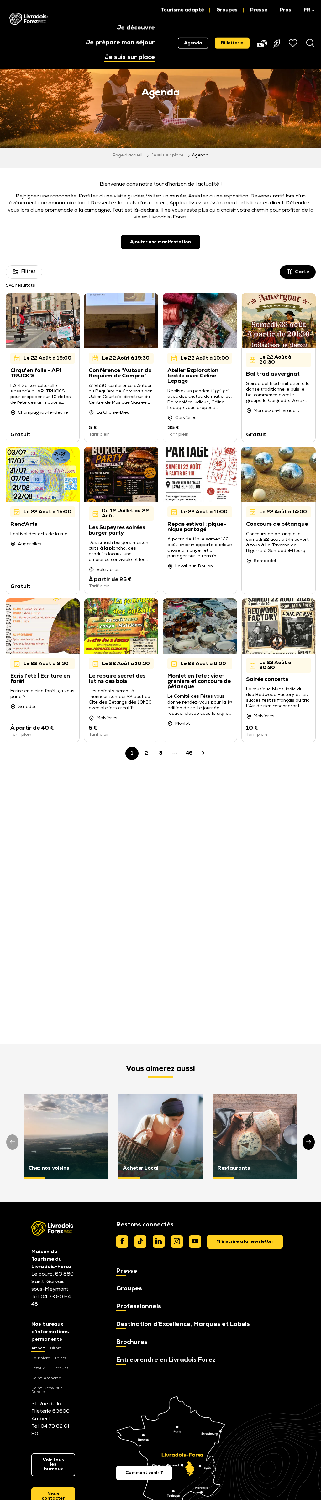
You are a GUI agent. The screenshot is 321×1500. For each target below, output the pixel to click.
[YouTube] (195, 1241)
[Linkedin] (159, 1241)
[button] (306, 10)
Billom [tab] (55, 1348)
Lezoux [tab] (38, 1368)
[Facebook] (122, 1241)
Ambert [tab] (38, 1348)
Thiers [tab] (60, 1358)
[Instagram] (177, 1241)
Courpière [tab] (40, 1358)
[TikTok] (140, 1241)
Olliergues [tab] (58, 1368)
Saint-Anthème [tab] (46, 1378)
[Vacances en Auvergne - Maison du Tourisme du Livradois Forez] (29, 19)
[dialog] (245, 1241)
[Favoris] (294, 43)
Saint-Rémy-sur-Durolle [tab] (47, 1390)
